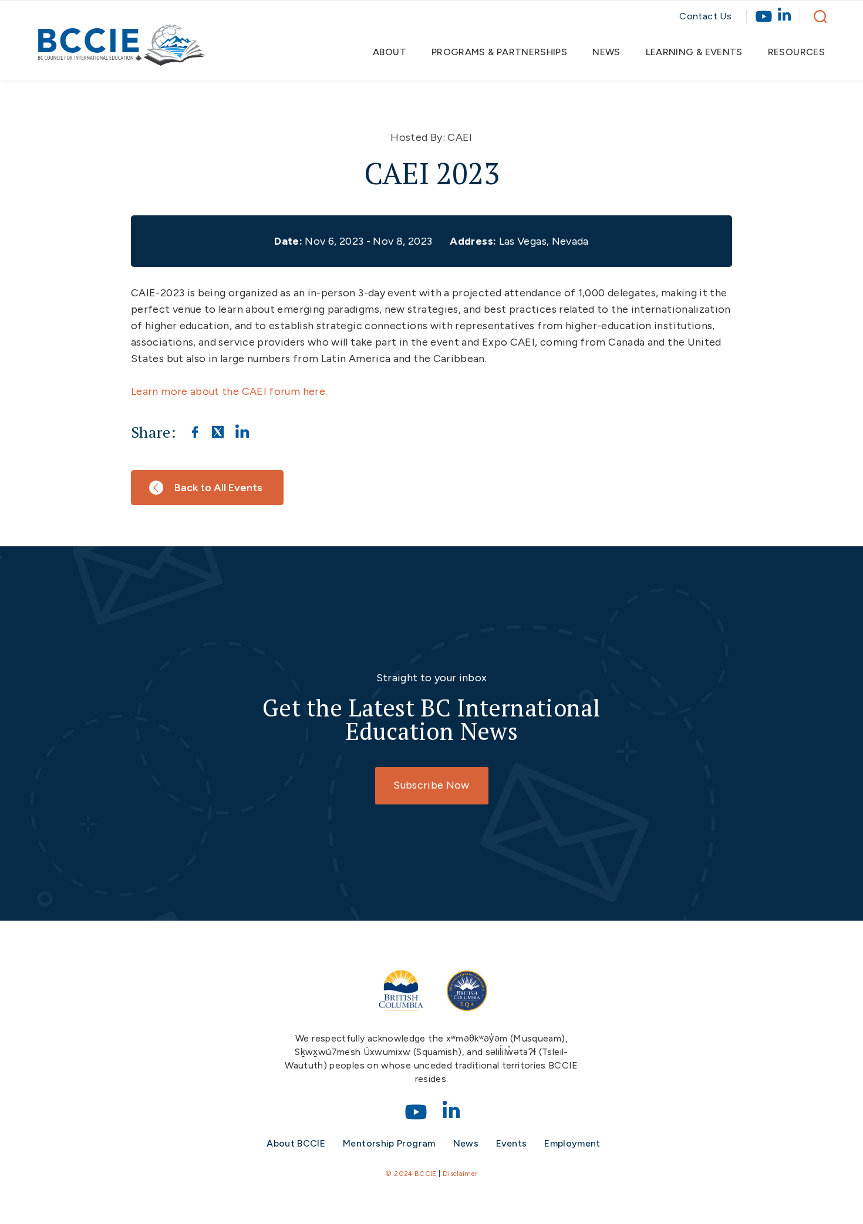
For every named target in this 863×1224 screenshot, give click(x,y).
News (465, 1143)
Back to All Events (218, 487)
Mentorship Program (389, 1143)
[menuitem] (394, 52)
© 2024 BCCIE (410, 1173)
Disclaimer (460, 1173)
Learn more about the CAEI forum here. (230, 391)
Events (511, 1143)
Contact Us (705, 16)
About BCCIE (296, 1143)
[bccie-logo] (121, 51)
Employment (572, 1143)
